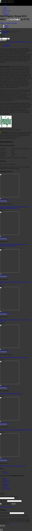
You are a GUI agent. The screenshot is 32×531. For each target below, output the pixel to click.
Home (5, 7)
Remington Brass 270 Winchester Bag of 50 (13, 357)
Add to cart (3, 40)
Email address (4, 513)
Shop (4, 9)
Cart (4, 12)
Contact (5, 473)
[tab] (17, 44)
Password (3, 501)
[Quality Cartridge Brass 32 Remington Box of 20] (5, 27)
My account (6, 10)
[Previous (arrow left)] (0, 530)
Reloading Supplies (11, 23)
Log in (13, 504)
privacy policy (14, 523)
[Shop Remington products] (6, 127)
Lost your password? (6, 507)
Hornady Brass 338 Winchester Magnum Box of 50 (15, 429)
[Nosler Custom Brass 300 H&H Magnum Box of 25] (5, 26)
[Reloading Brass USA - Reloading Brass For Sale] (7, 1)
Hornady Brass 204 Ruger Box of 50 (11, 393)
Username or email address (9, 496)
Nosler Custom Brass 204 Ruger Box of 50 (13, 466)
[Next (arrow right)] (2, 530)
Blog (4, 471)
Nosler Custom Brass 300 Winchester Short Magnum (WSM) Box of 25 (13, 245)
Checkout (6, 13)
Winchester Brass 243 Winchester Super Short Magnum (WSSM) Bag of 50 (14, 207)
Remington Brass (25, 42)
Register (2, 526)
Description (6, 44)
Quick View (3, 201)
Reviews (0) (6, 46)
